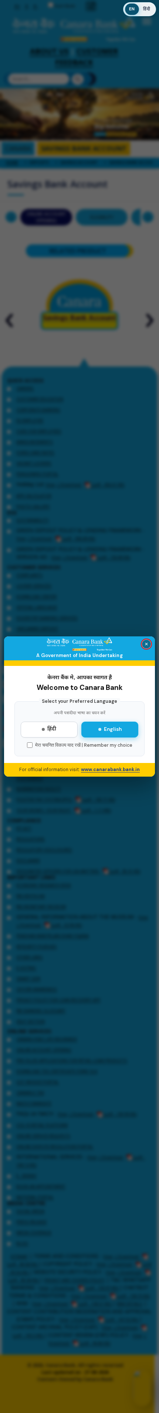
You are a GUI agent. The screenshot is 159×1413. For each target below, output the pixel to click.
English (113, 729)
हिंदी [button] (146, 9)
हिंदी (51, 729)
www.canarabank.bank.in (110, 770)
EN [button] (132, 9)
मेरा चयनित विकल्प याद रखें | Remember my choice (83, 745)
